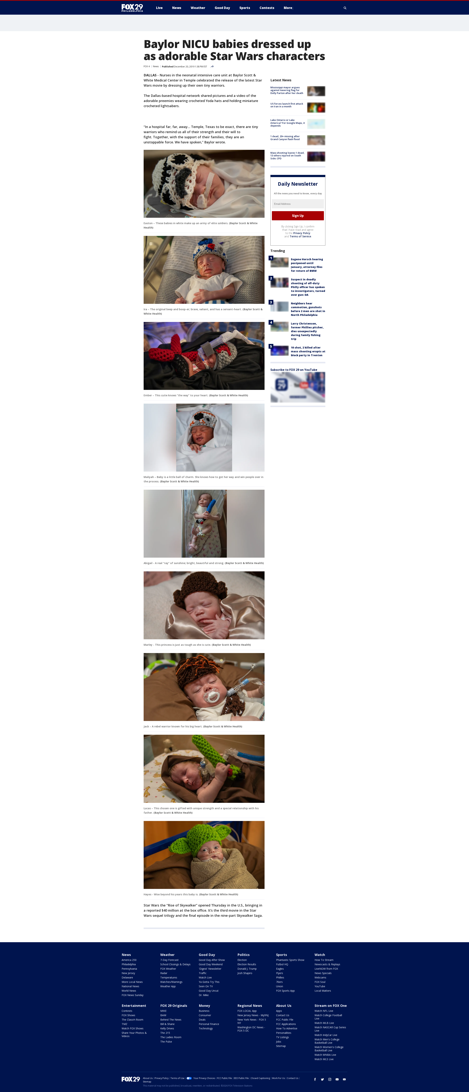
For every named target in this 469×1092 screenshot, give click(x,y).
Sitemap (281, 1046)
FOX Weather (168, 968)
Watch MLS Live (324, 1059)
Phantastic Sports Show (290, 960)
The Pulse (166, 1041)
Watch (320, 954)
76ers (279, 982)
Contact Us (282, 1015)
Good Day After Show (212, 960)
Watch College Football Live (328, 1016)
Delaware (127, 977)
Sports (281, 954)
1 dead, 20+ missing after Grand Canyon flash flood (285, 138)
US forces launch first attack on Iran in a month (286, 105)
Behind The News (170, 1019)
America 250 (129, 960)
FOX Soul (320, 982)
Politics (243, 954)
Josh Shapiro (244, 973)
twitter (322, 1079)
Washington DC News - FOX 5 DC (251, 1029)
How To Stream (324, 960)
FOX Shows (128, 1015)
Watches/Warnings (171, 982)
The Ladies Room (170, 1037)
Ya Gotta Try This (209, 982)
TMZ (124, 1024)
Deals (202, 1019)
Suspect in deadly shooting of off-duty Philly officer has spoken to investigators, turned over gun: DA (308, 287)
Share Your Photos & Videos (134, 1034)
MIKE (163, 1011)
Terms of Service (300, 236)
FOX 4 (147, 66)
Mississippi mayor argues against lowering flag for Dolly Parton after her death (286, 90)
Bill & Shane (167, 1024)
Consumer (205, 1015)
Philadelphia (129, 964)
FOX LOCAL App (247, 1011)
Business (204, 1011)
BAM (163, 1015)
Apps (279, 1011)
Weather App (168, 986)
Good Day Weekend (211, 964)
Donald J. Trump (247, 968)
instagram (330, 1079)
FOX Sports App (285, 990)
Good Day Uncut (209, 990)
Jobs (278, 1041)
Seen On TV (206, 986)
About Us (283, 1005)
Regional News (249, 1005)
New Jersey (128, 973)
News (156, 66)
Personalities (283, 1032)
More (288, 8)
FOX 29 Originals (173, 1005)
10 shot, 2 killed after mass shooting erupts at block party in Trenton (308, 351)
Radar (163, 973)
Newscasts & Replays (327, 964)
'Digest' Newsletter (210, 968)
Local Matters (323, 990)
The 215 (165, 1032)
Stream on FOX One (331, 1005)
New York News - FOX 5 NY (251, 1021)
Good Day (207, 954)
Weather (167, 954)
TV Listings (282, 1037)
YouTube (320, 986)
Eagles (280, 968)
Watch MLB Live (324, 1023)
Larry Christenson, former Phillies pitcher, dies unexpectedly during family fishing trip (307, 331)
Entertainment (134, 1005)
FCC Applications (286, 1024)
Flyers (279, 973)
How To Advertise (286, 1028)
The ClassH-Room (132, 1019)
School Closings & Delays (175, 964)
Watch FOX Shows (132, 1028)
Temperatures (168, 977)
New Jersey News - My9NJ (253, 1015)
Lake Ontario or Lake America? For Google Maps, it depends (287, 122)
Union (279, 986)
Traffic (202, 973)
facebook (315, 1079)
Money (204, 1005)
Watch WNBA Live (325, 1054)
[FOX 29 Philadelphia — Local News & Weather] (134, 7)
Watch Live (205, 977)
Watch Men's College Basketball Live (327, 1041)
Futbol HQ (282, 964)
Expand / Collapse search (345, 8)
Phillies (280, 977)
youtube (337, 1079)
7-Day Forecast (169, 960)
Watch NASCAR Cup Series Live (330, 1029)
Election (242, 960)
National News (130, 986)
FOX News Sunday (132, 995)
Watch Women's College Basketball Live (329, 1048)
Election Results (246, 964)
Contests (127, 1011)
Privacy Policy (301, 233)
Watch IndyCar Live (326, 1035)
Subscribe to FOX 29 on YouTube (293, 370)
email (344, 1079)
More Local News (132, 982)
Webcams (320, 977)
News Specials (323, 973)
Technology (206, 1028)
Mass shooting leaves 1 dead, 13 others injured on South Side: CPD (287, 155)
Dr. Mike (204, 995)
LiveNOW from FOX (326, 968)
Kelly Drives (167, 1028)
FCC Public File (284, 1019)
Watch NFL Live (324, 1011)
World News (129, 990)
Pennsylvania (129, 968)
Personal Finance (209, 1024)
